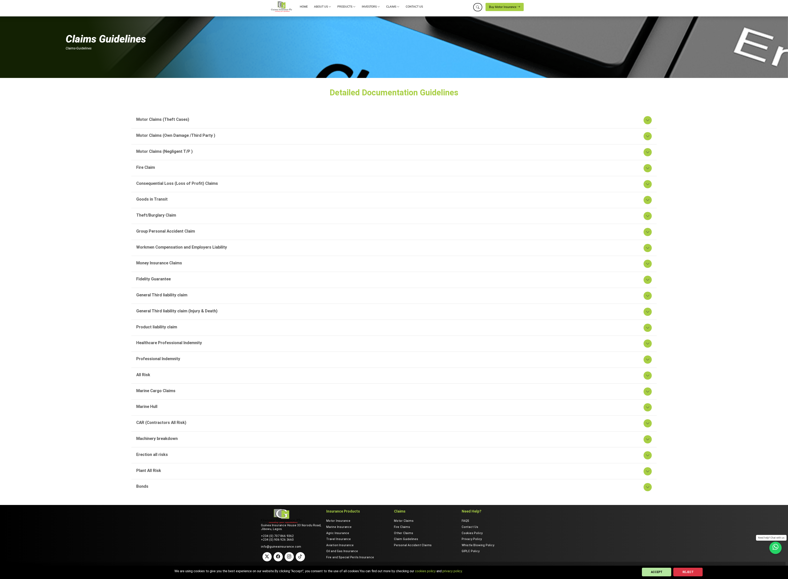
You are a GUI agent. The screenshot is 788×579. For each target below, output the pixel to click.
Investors (369, 6)
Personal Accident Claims (413, 545)
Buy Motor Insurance (503, 7)
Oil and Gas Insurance (342, 551)
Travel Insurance (338, 539)
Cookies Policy (472, 533)
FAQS (465, 520)
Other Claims (403, 533)
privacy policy (452, 571)
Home (304, 6)
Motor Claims (404, 520)
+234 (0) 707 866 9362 (277, 536)
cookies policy (425, 571)
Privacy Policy (472, 539)
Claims (391, 6)
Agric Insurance (337, 533)
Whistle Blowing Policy (478, 545)
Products (345, 6)
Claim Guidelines (406, 539)
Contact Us (414, 6)
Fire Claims (402, 527)
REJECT (688, 572)
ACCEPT (656, 572)
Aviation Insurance (340, 545)
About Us (321, 6)
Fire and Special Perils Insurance (350, 557)
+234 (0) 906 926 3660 (277, 539)
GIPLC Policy (471, 551)
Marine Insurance (339, 527)
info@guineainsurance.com (281, 546)
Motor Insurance (338, 520)
